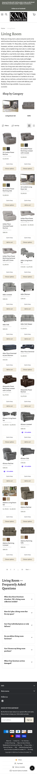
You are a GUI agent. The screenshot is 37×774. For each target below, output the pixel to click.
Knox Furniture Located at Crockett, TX (15, 749)
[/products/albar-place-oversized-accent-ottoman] (9, 347)
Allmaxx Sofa (25, 458)
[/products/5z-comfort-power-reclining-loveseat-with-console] (27, 137)
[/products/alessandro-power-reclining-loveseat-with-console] (9, 379)
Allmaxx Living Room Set (9, 419)
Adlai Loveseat (7, 295)
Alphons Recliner (26, 507)
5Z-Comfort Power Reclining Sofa (8, 190)
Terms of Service (7, 747)
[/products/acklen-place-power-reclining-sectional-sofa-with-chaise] (9, 251)
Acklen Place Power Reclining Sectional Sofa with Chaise (9, 258)
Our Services (25, 741)
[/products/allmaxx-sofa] (27, 451)
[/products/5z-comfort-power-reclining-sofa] (9, 178)
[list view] (33, 125)
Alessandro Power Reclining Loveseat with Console (9, 388)
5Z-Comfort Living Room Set (26, 188)
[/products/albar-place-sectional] (27, 347)
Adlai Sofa (6, 325)
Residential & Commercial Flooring (12, 745)
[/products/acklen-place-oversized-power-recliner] (9, 216)
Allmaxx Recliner (8, 463)
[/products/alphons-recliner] (27, 493)
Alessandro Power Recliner (26, 391)
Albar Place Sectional (27, 352)
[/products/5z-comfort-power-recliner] (9, 139)
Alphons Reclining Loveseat (8, 544)
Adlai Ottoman (25, 294)
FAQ (16, 747)
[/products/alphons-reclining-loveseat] (9, 532)
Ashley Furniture (7, 156)
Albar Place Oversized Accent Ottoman (9, 354)
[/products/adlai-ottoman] (27, 287)
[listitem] (10, 107)
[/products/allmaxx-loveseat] (27, 417)
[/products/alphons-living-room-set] (9, 491)
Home (3, 28)
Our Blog (30, 749)
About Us (8, 741)
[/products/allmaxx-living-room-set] (9, 414)
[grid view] (29, 125)
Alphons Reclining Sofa (26, 542)
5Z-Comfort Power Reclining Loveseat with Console (27, 151)
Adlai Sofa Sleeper (26, 324)
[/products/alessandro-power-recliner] (27, 381)
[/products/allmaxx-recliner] (9, 454)
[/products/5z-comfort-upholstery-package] (27, 179)
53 (22, 569)
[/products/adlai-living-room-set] (27, 253)
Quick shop (9, 164)
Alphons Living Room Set (9, 504)
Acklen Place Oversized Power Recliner (8, 226)
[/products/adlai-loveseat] (9, 287)
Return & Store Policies (23, 743)
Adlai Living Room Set (26, 261)
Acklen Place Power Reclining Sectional (27, 219)
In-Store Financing (10, 743)
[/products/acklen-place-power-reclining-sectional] (27, 213)
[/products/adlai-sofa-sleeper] (27, 318)
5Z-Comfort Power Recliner (8, 153)
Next (27, 569)
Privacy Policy (28, 745)
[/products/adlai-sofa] (9, 318)
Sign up (29, 720)
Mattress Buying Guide (25, 747)
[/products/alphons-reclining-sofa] (27, 530)
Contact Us (16, 741)
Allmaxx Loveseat (26, 424)
